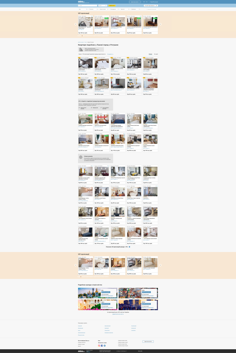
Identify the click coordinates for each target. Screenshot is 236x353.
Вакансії (79, 346)
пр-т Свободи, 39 (131, 148)
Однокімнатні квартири (109, 332)
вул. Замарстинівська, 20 (84, 200)
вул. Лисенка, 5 (146, 199)
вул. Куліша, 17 (98, 199)
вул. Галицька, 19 (115, 179)
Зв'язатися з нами (102, 342)
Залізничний (133, 328)
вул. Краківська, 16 (115, 269)
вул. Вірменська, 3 (99, 71)
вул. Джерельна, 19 (137, 29)
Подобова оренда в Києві (122, 340)
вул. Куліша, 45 (146, 71)
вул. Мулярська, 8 (153, 28)
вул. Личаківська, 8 (83, 71)
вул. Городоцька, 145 (99, 180)
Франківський (80, 328)
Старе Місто (133, 330)
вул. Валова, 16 (146, 148)
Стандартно (110, 54)
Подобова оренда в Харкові (123, 345)
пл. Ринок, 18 (146, 91)
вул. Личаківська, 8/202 (105, 28)
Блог (99, 340)
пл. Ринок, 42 (82, 270)
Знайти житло (112, 5)
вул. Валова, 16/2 (131, 199)
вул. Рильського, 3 (82, 180)
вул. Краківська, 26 (131, 180)
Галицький (80, 325)
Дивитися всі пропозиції (107, 295)
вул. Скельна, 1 (82, 241)
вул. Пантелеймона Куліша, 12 (100, 241)
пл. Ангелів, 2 (146, 180)
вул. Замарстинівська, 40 (100, 91)
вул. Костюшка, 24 (121, 29)
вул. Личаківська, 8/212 (89, 28)
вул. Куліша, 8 (82, 91)
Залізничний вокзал (81, 332)
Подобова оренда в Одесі (122, 344)
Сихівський (107, 328)
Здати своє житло (134, 1)
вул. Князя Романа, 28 (99, 126)
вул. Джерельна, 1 (82, 126)
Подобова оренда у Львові (123, 342)
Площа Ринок (107, 330)
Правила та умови (81, 344)
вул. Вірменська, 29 (115, 199)
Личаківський (133, 325)
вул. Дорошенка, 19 (131, 241)
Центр (79, 330)
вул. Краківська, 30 (83, 219)
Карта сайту (140, 351)
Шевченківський (107, 325)
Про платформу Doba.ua (83, 340)
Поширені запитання (81, 342)
